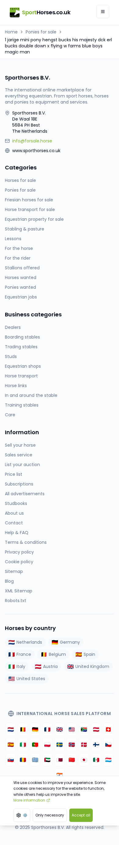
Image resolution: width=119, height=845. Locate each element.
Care (10, 415)
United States (30, 679)
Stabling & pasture (24, 229)
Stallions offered (22, 268)
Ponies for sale (41, 32)
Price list (13, 474)
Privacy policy (19, 552)
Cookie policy (19, 562)
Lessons (13, 239)
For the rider (18, 258)
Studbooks (16, 503)
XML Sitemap (18, 591)
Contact (14, 523)
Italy (20, 666)
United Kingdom (92, 666)
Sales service (18, 455)
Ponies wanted (20, 287)
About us (14, 513)
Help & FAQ (16, 533)
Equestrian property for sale (34, 219)
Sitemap (14, 571)
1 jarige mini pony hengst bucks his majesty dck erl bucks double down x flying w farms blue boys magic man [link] (58, 46)
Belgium (57, 654)
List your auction (22, 465)
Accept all (81, 815)
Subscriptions (19, 484)
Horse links (16, 386)
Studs (11, 356)
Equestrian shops (23, 366)
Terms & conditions (26, 542)
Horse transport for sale (30, 209)
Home (11, 32)
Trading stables (21, 347)
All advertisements (25, 494)
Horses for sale (20, 180)
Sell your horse (20, 445)
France (23, 654)
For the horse (19, 248)
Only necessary (49, 815)
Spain (89, 654)
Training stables (21, 405)
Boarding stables (22, 337)
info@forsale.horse (32, 141)
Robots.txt (15, 601)
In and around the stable (31, 395)
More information (29, 800)
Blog (9, 581)
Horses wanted (20, 277)
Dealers (13, 327)
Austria (50, 666)
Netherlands (29, 642)
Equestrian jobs (21, 297)
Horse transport (21, 376)
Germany (70, 642)
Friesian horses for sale (29, 200)
